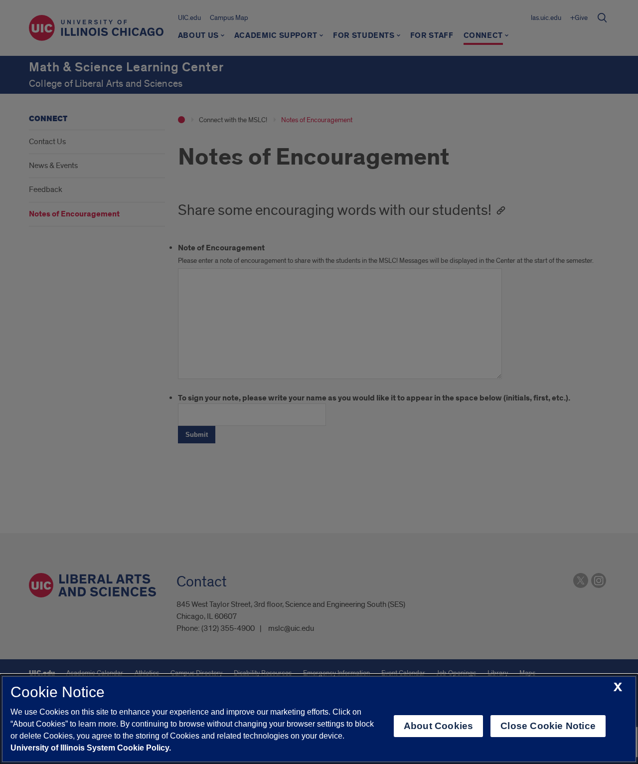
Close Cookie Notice (548, 726)
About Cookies (438, 726)
